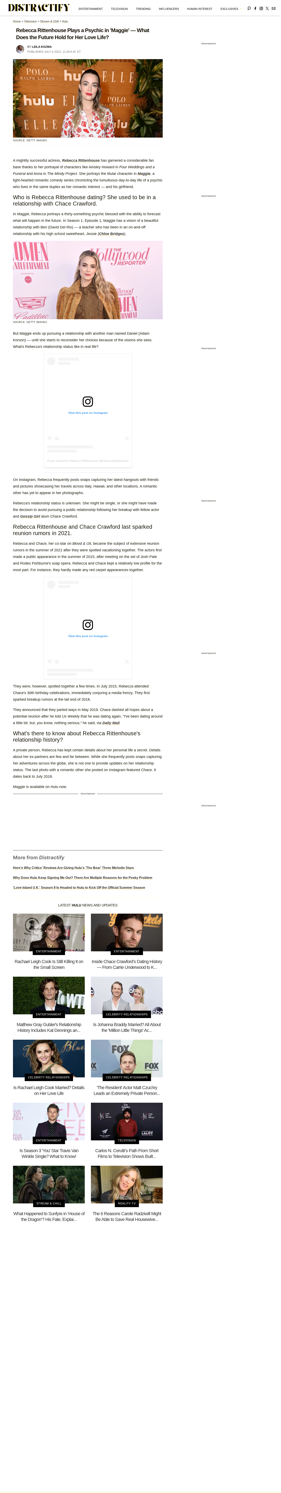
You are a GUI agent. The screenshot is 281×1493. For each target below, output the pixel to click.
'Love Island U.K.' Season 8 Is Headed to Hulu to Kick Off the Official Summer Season (79, 887)
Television (119, 9)
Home (17, 21)
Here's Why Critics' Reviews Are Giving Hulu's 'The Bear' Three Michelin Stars (73, 868)
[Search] (249, 7)
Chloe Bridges (111, 234)
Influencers (169, 9)
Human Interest (199, 9)
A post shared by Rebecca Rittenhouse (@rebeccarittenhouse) (88, 460)
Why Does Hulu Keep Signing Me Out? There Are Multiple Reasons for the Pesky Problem (82, 877)
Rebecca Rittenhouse (81, 160)
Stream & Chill (49, 21)
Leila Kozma (42, 46)
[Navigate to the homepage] (39, 8)
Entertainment (91, 9)
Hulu (65, 21)
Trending (143, 9)
